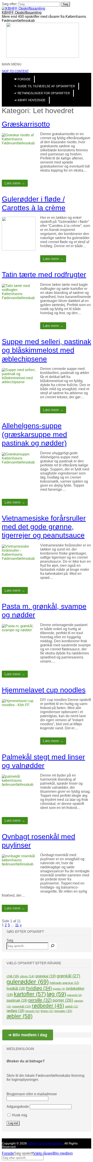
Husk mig (19, 1115)
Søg (10, 940)
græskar (45, 976)
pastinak (17, 1000)
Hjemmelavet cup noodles (44, 690)
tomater (63, 1011)
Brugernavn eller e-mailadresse (32, 1094)
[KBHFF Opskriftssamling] (23, 8)
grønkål (68, 976)
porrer (63, 1000)
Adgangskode (18, 1106)
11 (17, 925)
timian (47, 1011)
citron (27, 976)
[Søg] (52, 946)
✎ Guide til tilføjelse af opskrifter (44, 86)
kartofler (30, 994)
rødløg (15, 1011)
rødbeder (48, 1006)
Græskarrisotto (26, 124)
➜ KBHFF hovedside (30, 100)
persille (40, 1000)
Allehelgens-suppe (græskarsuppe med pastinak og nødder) (34, 434)
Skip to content (15, 71)
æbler (20, 1016)
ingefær (59, 988)
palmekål (74, 995)
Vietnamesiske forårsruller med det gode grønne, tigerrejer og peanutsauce (44, 527)
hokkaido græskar (64, 983)
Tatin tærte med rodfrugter (44, 275)
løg (56, 994)
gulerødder (28, 981)
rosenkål (21, 1006)
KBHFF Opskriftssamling (22, 12)
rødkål (71, 1006)
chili (13, 976)
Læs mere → (15, 183)
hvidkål (16, 988)
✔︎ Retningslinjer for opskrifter (42, 93)
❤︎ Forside (22, 79)
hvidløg (39, 988)
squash (32, 1011)
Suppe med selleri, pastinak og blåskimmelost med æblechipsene (46, 350)
